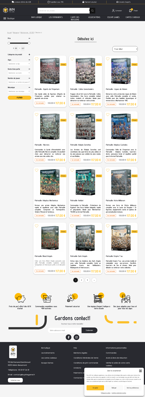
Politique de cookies (105, 393)
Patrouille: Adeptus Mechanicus (46, 200)
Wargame (16, 32)
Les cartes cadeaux (49, 358)
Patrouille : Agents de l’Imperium (47, 89)
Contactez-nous (80, 378)
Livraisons (77, 368)
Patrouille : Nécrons (42, 145)
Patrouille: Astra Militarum (115, 200)
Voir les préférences (133, 388)
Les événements (47, 353)
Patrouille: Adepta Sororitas (80, 145)
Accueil (9, 32)
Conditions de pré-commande (86, 363)
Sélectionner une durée (15, 73)
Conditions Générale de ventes (119, 393)
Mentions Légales (80, 353)
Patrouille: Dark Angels (78, 256)
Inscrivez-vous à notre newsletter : (72, 324)
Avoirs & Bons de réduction (116, 358)
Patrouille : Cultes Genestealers (82, 89)
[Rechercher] (92, 10)
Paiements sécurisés (82, 373)
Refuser (114, 388)
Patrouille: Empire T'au (114, 256)
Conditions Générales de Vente (86, 358)
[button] (140, 371)
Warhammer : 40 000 (27, 32)
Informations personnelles (116, 348)
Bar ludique (45, 348)
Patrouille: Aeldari (76, 200)
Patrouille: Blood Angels (43, 256)
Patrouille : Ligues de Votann (116, 89)
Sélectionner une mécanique (16, 91)
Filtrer (19, 98)
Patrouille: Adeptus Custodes (116, 145)
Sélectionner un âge (14, 64)
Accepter (95, 388)
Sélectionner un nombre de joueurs (18, 82)
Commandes (111, 353)
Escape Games (47, 363)
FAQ (75, 348)
